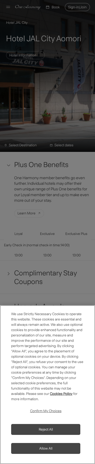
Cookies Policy (61, 394)
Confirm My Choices (46, 411)
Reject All (46, 429)
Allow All (45, 448)
